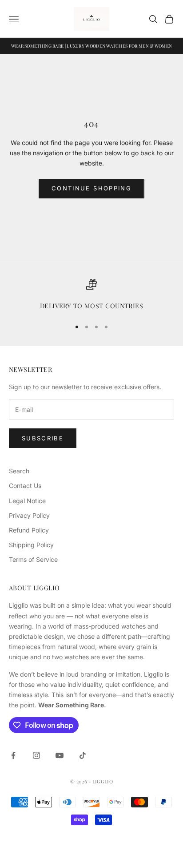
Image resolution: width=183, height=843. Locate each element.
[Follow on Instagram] (36, 755)
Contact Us (25, 485)
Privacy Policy (29, 515)
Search (19, 471)
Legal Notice (27, 500)
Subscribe (43, 438)
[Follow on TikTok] (82, 755)
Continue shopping (91, 188)
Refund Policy (29, 530)
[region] (91, 295)
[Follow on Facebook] (13, 755)
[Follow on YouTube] (59, 755)
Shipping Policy (31, 545)
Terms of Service (33, 559)
